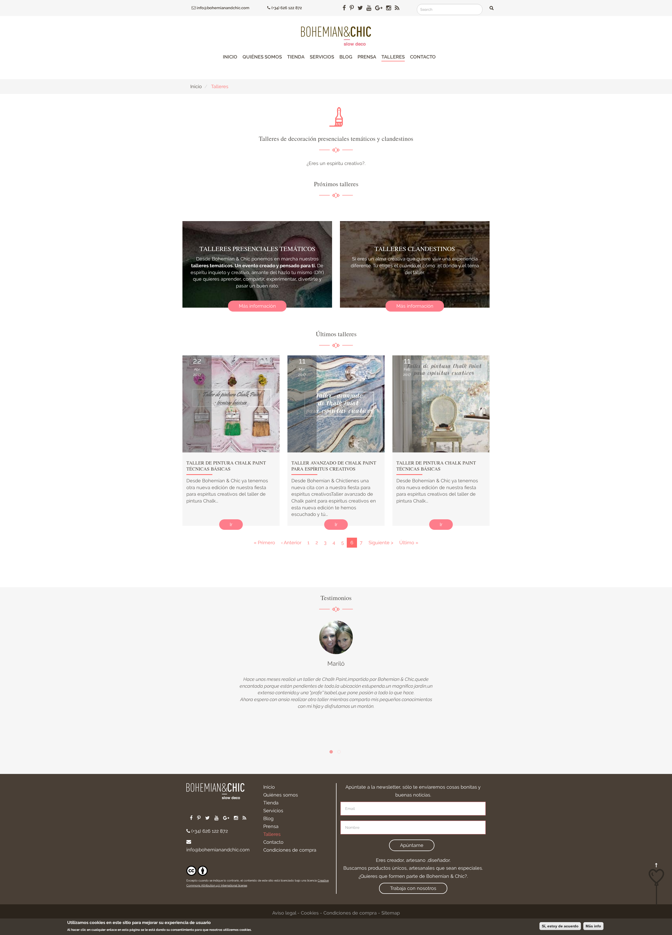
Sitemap (390, 913)
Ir (231, 524)
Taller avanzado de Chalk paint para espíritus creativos (333, 466)
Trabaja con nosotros (413, 888)
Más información (257, 306)
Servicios (322, 57)
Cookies (310, 913)
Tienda (295, 57)
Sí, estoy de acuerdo (560, 926)
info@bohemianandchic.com (222, 8)
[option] (336, 665)
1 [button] (332, 752)
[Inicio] (336, 36)
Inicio (230, 57)
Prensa (367, 57)
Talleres (393, 57)
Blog (345, 57)
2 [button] (340, 752)
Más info (593, 926)
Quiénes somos (262, 57)
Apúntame (411, 845)
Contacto (423, 57)
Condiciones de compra (289, 850)
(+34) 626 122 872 (286, 8)
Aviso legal (284, 913)
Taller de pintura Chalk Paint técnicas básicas (226, 466)
